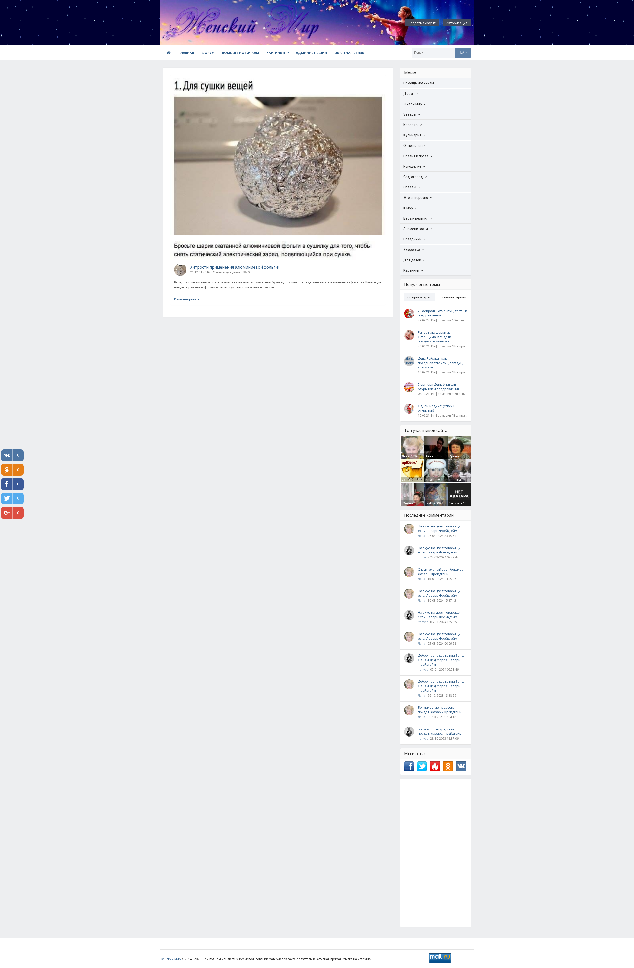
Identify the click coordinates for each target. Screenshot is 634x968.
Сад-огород (413, 177)
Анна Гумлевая (432, 458)
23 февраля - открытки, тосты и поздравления (442, 313)
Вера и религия (415, 218)
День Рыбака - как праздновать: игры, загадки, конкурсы (440, 362)
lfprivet (423, 557)
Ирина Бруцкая (455, 458)
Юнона (407, 503)
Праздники (412, 239)
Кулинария (412, 135)
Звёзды (409, 114)
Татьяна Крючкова (456, 482)
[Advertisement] (435, 853)
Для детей (412, 260)
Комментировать (186, 299)
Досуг (408, 94)
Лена (405, 456)
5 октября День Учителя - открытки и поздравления (439, 386)
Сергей (407, 480)
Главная (186, 53)
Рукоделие (412, 166)
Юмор (408, 208)
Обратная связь (349, 53)
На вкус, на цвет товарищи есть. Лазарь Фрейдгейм (439, 528)
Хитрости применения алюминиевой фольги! (234, 267)
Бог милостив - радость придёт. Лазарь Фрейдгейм (440, 709)
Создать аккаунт (422, 23)
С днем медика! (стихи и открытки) (436, 408)
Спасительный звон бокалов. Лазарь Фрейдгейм (441, 571)
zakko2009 (433, 503)
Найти (462, 52)
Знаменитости (415, 229)
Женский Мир (170, 959)
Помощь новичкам (240, 53)
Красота (410, 125)
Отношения (413, 146)
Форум (208, 53)
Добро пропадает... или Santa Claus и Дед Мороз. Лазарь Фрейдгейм (441, 660)
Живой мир (412, 104)
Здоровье (411, 250)
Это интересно (415, 198)
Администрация (311, 53)
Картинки (275, 53)
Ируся (429, 480)
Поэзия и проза (415, 156)
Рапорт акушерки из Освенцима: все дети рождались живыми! (434, 336)
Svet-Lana (455, 503)
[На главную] (187, 22)
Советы (409, 187)
